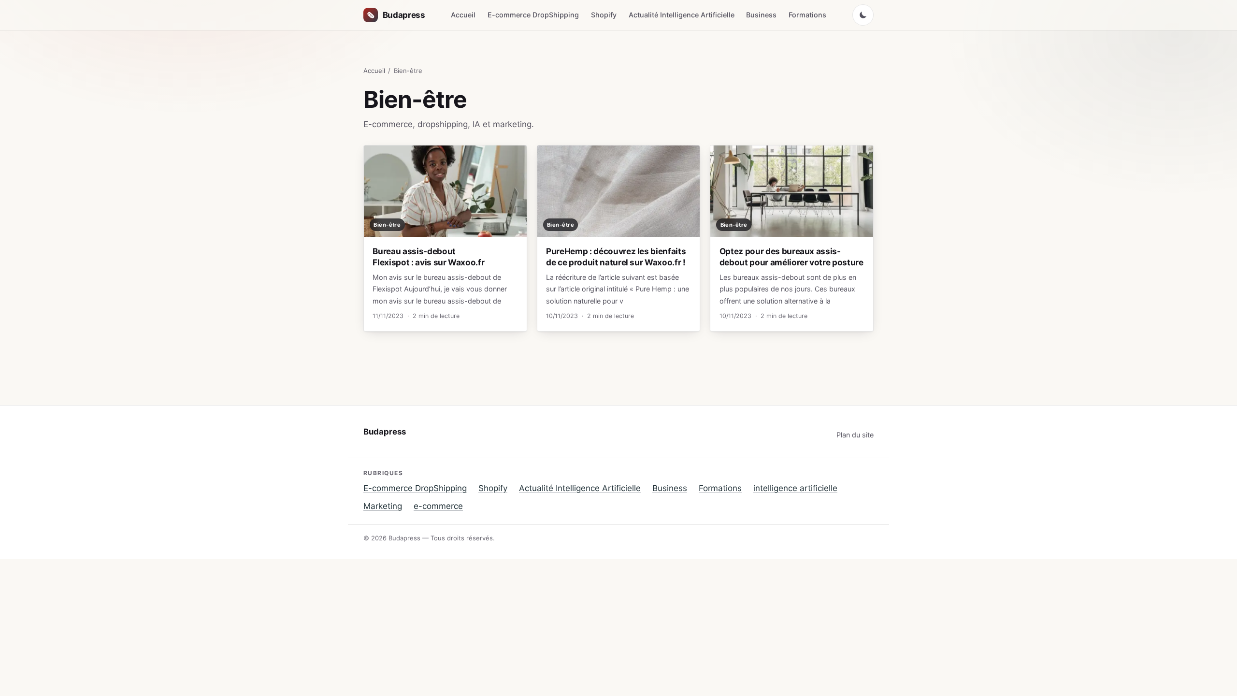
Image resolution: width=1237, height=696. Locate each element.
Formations (807, 15)
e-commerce (438, 506)
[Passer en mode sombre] (863, 15)
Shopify (604, 15)
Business (761, 15)
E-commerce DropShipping (533, 15)
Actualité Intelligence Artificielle (681, 15)
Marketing (382, 506)
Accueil (463, 15)
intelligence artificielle (795, 488)
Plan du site (855, 435)
